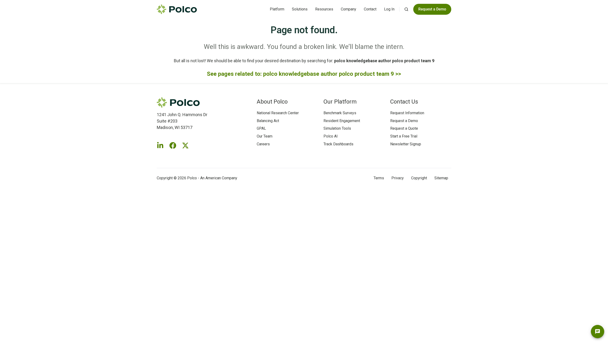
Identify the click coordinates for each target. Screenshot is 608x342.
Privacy (397, 178)
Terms (379, 178)
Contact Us (404, 101)
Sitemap (441, 178)
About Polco (272, 101)
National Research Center (278, 113)
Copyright (419, 178)
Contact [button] (370, 9)
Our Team (264, 136)
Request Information (407, 113)
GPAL (261, 128)
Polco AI (330, 136)
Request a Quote (404, 128)
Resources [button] (324, 9)
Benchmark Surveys (339, 113)
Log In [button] (389, 9)
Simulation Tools (337, 128)
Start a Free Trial (403, 136)
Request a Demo (404, 121)
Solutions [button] (300, 9)
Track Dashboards (338, 144)
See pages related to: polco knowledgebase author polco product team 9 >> (304, 74)
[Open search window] (406, 9)
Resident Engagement (341, 121)
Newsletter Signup (405, 144)
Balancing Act (268, 121)
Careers (263, 144)
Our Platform (340, 101)
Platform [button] (277, 9)
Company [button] (348, 9)
